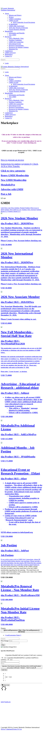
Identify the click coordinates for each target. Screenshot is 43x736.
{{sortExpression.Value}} (13, 635)
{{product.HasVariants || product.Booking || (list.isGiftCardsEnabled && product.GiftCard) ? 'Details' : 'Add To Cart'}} (21, 667)
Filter (3, 645)
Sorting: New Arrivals (29, 209)
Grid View (4, 208)
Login (7, 63)
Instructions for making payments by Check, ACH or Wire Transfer (19, 165)
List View (11, 208)
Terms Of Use (17, 729)
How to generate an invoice (12, 160)
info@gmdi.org (34, 565)
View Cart (6, 685)
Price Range (4, 641)
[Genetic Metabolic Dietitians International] (9, 10)
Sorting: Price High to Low (13, 209)
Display (3, 628)
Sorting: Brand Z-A (14, 211)
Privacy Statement (6, 729)
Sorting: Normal (19, 208)
